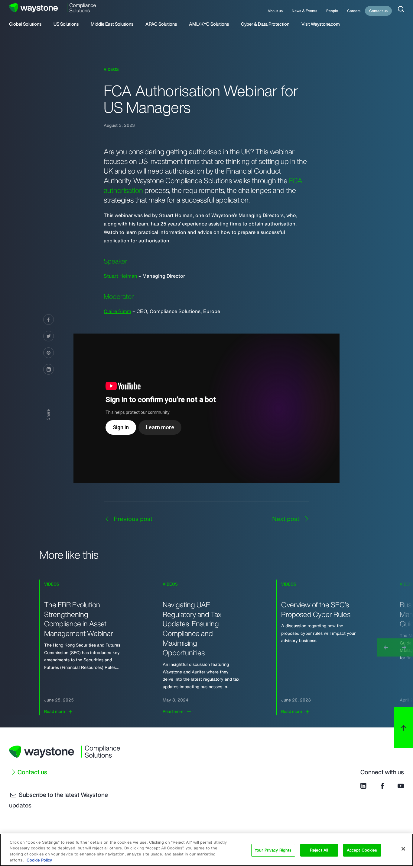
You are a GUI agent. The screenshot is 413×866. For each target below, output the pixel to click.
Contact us (378, 10)
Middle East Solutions (112, 24)
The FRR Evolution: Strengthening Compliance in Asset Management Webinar (78, 619)
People (332, 10)
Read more (54, 711)
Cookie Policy (39, 860)
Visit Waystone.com (320, 24)
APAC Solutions (161, 24)
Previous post (132, 518)
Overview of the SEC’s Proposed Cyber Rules (315, 609)
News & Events (304, 10)
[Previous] (386, 647)
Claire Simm (117, 311)
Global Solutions (25, 24)
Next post (286, 518)
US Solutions (66, 24)
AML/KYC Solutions (209, 24)
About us (275, 10)
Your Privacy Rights (273, 850)
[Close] (403, 848)
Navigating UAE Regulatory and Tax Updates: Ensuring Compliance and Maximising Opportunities (192, 628)
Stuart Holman (120, 276)
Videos (111, 69)
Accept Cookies (362, 850)
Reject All (319, 850)
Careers (353, 10)
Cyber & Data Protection (265, 24)
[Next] (404, 647)
